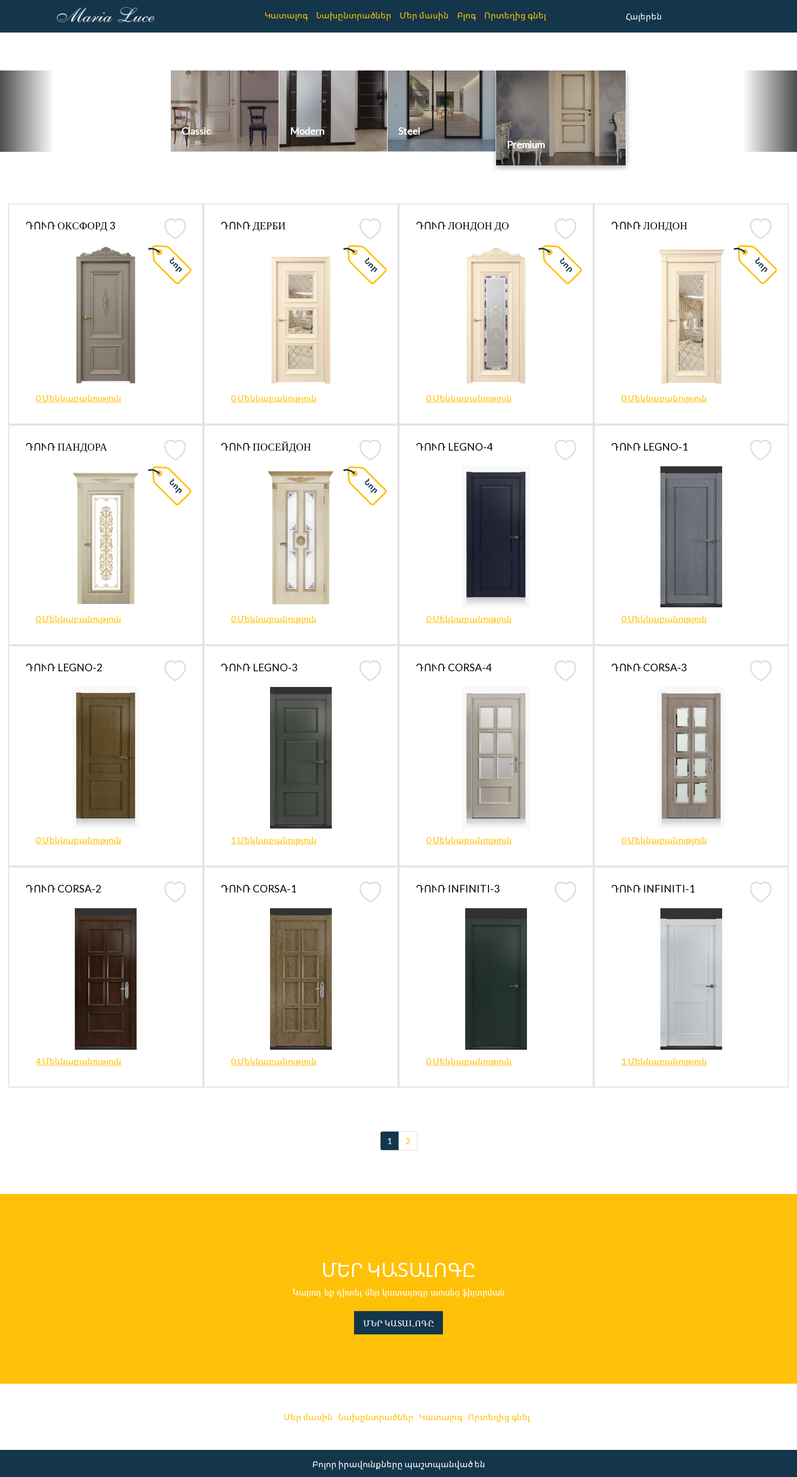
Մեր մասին (424, 15)
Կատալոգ (286, 15)
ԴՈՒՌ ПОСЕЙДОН (266, 446)
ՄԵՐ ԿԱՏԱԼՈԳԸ (398, 1323)
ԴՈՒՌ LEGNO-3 (259, 667)
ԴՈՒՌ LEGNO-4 (454, 446)
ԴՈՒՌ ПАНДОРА (66, 446)
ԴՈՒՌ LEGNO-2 (63, 667)
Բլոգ (466, 15)
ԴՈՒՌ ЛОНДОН (649, 225)
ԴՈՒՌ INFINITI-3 (458, 888)
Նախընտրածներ (353, 15)
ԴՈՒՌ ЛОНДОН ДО (462, 225)
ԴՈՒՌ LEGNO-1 (649, 446)
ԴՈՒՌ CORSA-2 (63, 888)
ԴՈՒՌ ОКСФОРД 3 (70, 225)
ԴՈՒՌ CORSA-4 (454, 667)
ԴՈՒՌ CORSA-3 (649, 667)
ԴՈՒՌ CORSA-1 (259, 888)
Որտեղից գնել (515, 15)
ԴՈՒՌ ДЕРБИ (253, 225)
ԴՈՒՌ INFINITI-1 (653, 888)
